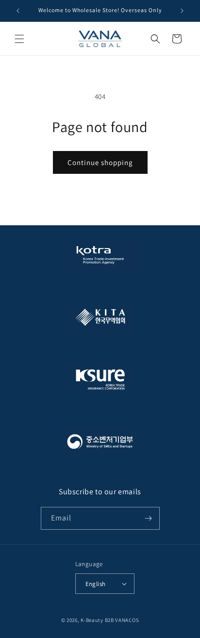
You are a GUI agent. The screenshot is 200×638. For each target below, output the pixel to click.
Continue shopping (100, 162)
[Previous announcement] (18, 10)
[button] (19, 39)
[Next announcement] (182, 10)
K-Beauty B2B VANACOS (110, 620)
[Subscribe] (148, 518)
